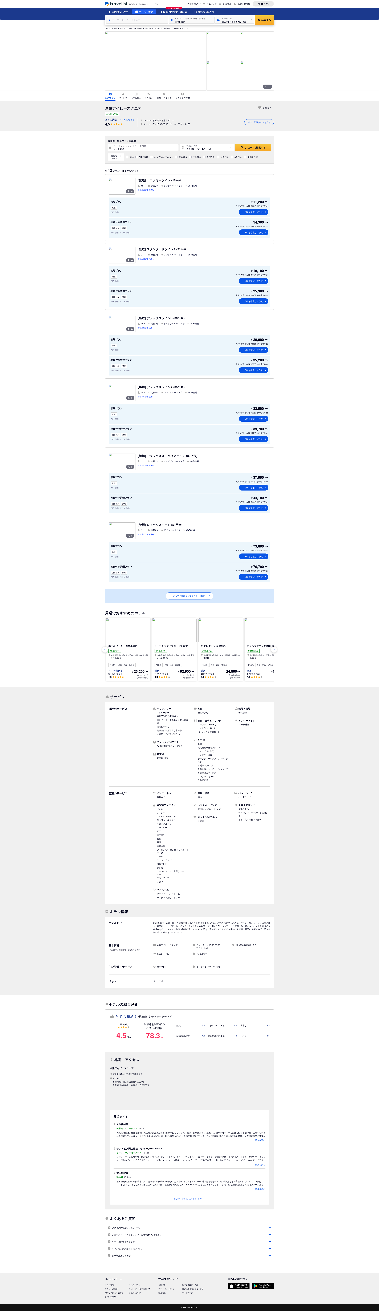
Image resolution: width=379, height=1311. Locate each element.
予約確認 (227, 3)
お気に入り (212, 3)
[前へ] (105, 650)
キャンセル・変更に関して (139, 1288)
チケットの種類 (111, 1288)
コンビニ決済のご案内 (114, 1292)
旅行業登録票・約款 (190, 1285)
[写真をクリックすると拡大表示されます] (155, 60)
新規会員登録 (244, 3)
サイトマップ (187, 1292)
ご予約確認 (109, 1285)
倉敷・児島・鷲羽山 (152, 28)
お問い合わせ (110, 1296)
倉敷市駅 (166, 28)
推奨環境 (162, 1292)
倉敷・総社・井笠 (135, 28)
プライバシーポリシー (167, 1288)
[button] (192, 20)
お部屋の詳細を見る (146, 189)
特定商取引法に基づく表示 (192, 1288)
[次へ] (274, 650)
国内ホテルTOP (111, 28)
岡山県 (122, 28)
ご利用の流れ (134, 1285)
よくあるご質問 (135, 1292)
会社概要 (162, 1285)
